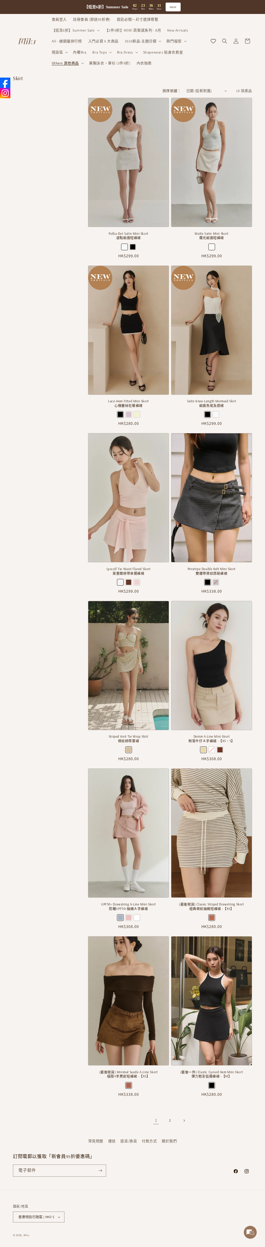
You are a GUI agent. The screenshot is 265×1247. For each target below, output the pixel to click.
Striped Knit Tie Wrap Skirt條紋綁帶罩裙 (128, 738)
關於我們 (169, 1141)
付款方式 (149, 1141)
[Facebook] (5, 83)
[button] (75, 30)
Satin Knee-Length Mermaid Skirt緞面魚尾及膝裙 (211, 403)
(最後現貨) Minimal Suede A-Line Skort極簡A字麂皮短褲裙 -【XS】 (128, 1074)
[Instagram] (5, 93)
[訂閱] (100, 1171)
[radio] (124, 247)
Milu (27, 1235)
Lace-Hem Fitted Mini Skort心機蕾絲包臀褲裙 (128, 403)
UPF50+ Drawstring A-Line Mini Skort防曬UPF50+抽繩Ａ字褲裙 (128, 906)
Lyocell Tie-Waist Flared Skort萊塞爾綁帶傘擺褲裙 (129, 571)
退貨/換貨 (128, 1141)
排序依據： (172, 90)
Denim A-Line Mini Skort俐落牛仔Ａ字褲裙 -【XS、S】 (211, 738)
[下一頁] (184, 1120)
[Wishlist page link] (213, 41)
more (173, 7)
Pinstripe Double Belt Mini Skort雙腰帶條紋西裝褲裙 (211, 571)
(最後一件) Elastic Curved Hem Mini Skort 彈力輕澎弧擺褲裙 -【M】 (211, 1074)
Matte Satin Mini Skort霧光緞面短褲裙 (211, 235)
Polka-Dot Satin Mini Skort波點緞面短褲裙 (128, 235)
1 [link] (156, 1120)
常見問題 (95, 1141)
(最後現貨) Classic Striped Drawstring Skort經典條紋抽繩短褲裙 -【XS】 (211, 906)
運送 (112, 1141)
